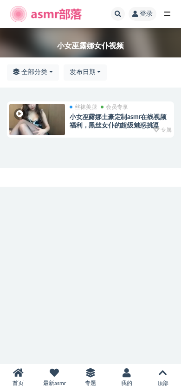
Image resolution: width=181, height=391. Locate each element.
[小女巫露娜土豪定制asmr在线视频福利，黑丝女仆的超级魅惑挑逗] (37, 119)
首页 (18, 383)
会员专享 (117, 107)
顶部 (162, 383)
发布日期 (83, 72)
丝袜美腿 (86, 107)
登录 (146, 14)
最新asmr (54, 383)
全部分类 (33, 72)
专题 (90, 383)
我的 (126, 383)
